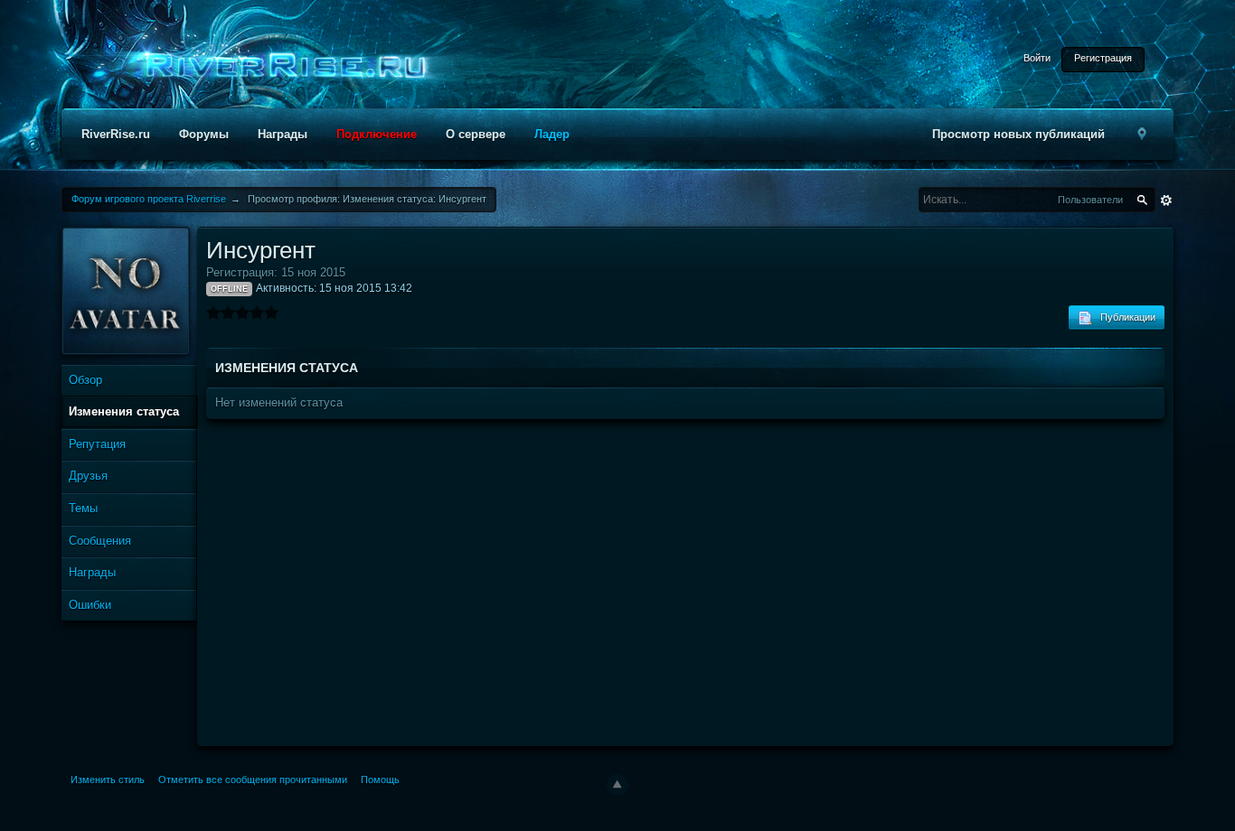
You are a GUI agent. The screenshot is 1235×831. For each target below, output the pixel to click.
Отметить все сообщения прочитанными (252, 779)
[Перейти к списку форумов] (280, 66)
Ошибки (90, 605)
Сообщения (100, 540)
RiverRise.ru (115, 134)
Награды (282, 134)
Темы (83, 508)
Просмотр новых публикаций (1018, 134)
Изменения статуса (124, 411)
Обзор (85, 380)
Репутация (97, 444)
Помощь (380, 779)
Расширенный (1166, 200)
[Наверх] (617, 785)
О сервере (475, 134)
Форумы (204, 134)
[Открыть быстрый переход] (1142, 134)
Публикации (1123, 317)
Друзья (88, 475)
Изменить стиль (108, 779)
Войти (1037, 57)
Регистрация (1103, 57)
